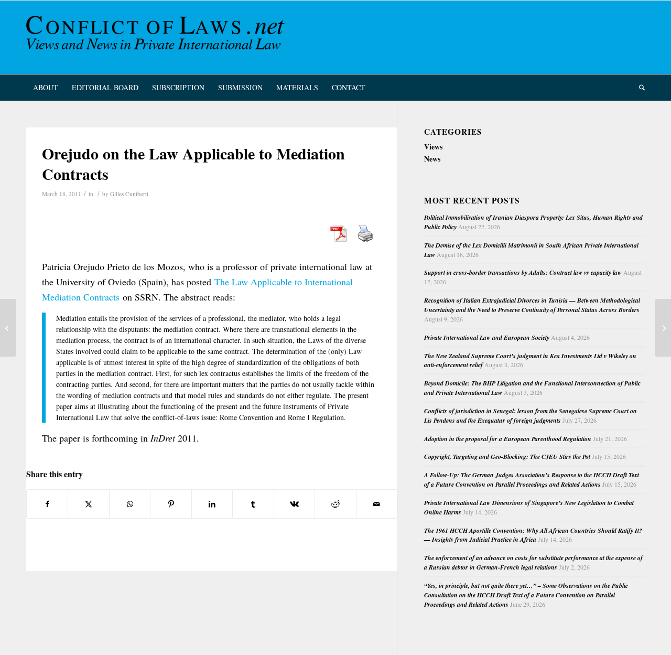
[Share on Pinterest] (170, 504)
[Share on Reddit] (335, 504)
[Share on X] (88, 504)
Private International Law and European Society (486, 337)
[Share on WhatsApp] (130, 504)
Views (433, 146)
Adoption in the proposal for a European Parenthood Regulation (507, 438)
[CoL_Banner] (157, 37)
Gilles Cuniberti (129, 194)
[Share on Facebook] (47, 504)
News (432, 158)
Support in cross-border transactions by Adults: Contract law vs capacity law (523, 272)
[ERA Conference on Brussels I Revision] (8, 328)
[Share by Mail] (376, 504)
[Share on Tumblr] (253, 504)
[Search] (638, 87)
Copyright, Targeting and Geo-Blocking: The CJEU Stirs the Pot (507, 456)
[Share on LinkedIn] (212, 504)
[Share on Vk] (294, 504)
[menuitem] (45, 87)
